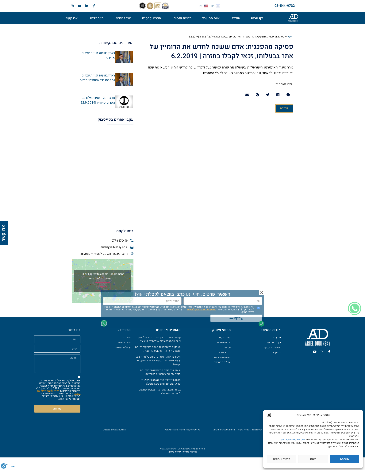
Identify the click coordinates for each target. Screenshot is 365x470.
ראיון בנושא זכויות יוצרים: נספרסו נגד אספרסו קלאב (97, 78)
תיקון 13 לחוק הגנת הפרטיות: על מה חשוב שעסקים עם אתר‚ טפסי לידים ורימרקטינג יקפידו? (158, 360)
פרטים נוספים (281, 459)
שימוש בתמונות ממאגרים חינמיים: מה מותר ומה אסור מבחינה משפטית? (160, 372)
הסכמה (344, 459)
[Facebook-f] (93, 5)
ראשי (290, 36)
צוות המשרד (211, 18)
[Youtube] (79, 5)
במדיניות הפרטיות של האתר (58, 392)
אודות (236, 18)
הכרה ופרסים (151, 18)
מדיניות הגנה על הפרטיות (102, 278)
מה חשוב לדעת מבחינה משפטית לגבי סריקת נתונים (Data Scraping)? (161, 382)
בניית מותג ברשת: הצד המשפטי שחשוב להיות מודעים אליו (160, 391)
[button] (269, 415)
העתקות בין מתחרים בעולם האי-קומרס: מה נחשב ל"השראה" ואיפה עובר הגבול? (158, 349)
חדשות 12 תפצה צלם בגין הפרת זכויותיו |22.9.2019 (97, 100)
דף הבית (257, 18)
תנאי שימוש (257, 429)
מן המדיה (97, 18)
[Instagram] (72, 5)
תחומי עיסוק (182, 18)
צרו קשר (72, 18)
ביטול (313, 459)
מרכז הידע (123, 18)
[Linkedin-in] (86, 5)
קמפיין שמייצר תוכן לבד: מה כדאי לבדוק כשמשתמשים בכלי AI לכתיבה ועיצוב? (159, 339)
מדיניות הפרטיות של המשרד (291, 439)
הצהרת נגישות (243, 429)
